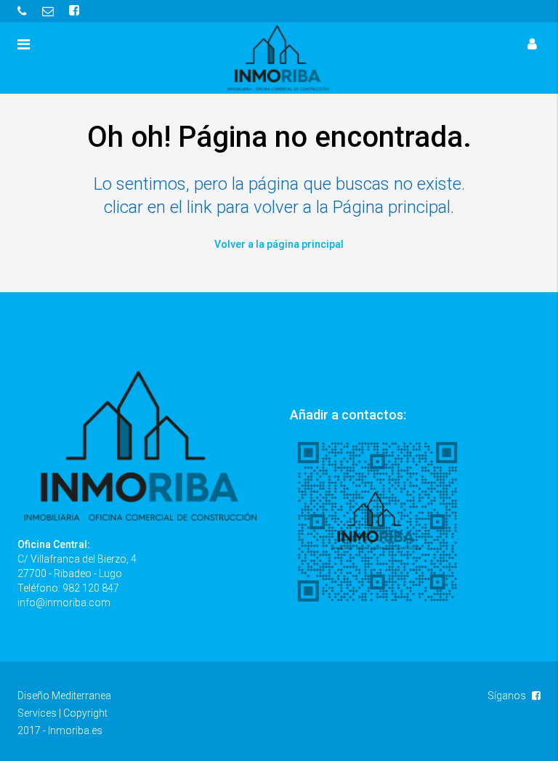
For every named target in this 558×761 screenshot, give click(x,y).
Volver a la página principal (279, 244)
